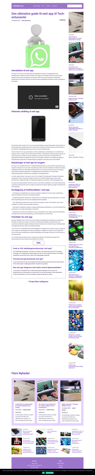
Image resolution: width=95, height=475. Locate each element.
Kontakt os (54, 6)
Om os (43, 6)
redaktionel (62, 20)
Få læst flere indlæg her (38, 281)
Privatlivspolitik (49, 472)
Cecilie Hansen (50, 409)
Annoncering (36, 6)
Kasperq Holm (27, 409)
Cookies (48, 6)
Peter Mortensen (26, 20)
